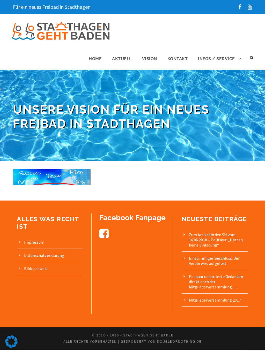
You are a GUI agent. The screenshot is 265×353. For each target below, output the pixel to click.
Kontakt (177, 58)
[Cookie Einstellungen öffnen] (11, 346)
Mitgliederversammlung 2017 (215, 300)
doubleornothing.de (179, 341)
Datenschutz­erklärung (44, 255)
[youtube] (250, 7)
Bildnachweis (35, 268)
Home (95, 58)
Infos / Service (216, 58)
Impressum (34, 242)
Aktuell (122, 58)
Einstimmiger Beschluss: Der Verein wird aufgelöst (214, 261)
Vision (149, 58)
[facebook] (239, 7)
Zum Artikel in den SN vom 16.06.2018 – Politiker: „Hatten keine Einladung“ (216, 240)
